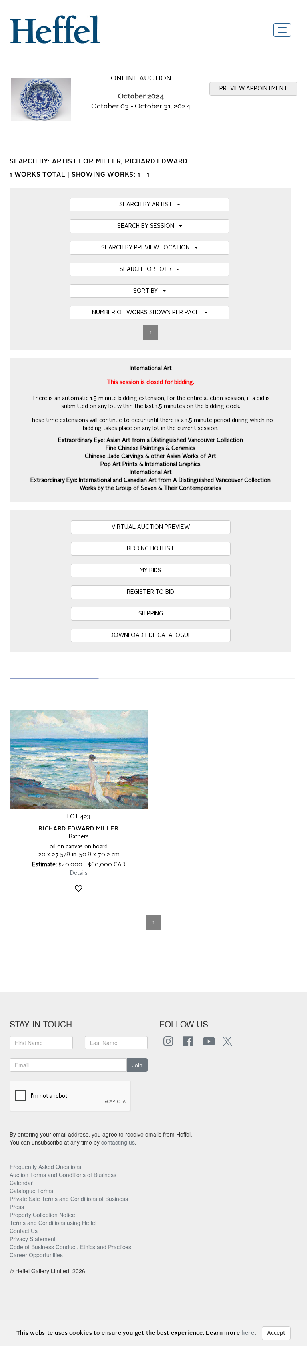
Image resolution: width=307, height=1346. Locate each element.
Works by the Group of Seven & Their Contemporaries (150, 488)
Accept (276, 1333)
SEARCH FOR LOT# (148, 269)
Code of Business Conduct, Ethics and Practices (70, 1247)
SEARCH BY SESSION (148, 226)
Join (137, 1065)
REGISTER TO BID (150, 592)
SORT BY (148, 291)
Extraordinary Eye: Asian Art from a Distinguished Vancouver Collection (150, 440)
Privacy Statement (33, 1239)
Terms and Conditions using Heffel (53, 1223)
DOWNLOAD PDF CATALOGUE (151, 635)
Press (17, 1207)
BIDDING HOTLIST (150, 549)
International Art (151, 472)
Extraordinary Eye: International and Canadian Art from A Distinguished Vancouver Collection (150, 480)
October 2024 (141, 96)
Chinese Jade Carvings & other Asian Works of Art (150, 456)
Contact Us (24, 1231)
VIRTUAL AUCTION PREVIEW (151, 527)
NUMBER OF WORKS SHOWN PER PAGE (148, 312)
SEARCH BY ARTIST (148, 204)
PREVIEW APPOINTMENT (253, 89)
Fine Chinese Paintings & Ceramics (150, 448)
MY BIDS (150, 570)
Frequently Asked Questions (45, 1167)
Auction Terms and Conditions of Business (63, 1175)
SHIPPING (150, 614)
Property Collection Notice (42, 1215)
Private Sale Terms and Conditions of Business (69, 1199)
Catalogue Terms (31, 1191)
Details (79, 873)
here (248, 1333)
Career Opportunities (36, 1255)
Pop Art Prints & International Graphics (150, 464)
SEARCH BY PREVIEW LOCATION (148, 248)
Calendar (21, 1183)
